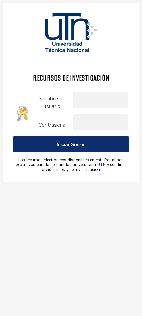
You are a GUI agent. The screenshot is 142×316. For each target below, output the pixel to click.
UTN (101, 164)
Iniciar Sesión (71, 144)
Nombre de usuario (52, 102)
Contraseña (51, 125)
